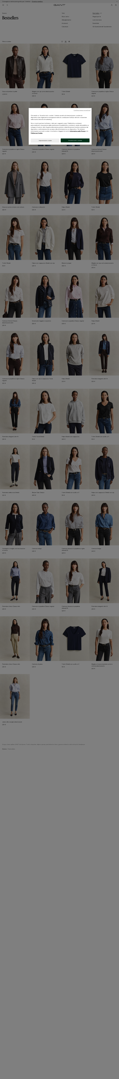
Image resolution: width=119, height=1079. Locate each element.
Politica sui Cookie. (37, 133)
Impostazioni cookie (45, 140)
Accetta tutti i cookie (75, 140)
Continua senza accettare (82, 110)
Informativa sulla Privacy (77, 131)
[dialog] (60, 126)
